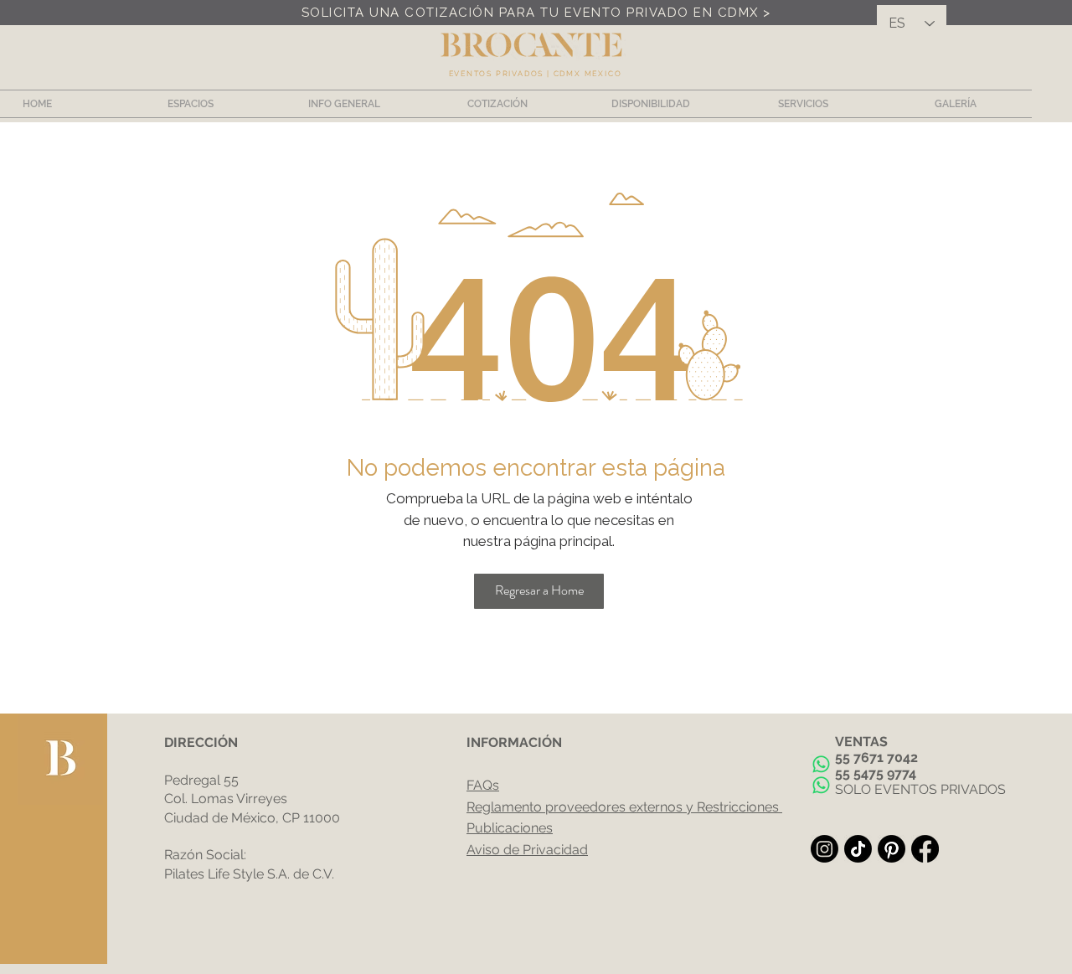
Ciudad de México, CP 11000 (252, 818)
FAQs (482, 785)
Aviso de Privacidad (527, 850)
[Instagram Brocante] (824, 849)
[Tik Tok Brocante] (858, 849)
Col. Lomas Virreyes (225, 799)
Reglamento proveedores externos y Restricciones (622, 807)
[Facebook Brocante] (925, 849)
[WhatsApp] (821, 764)
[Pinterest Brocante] (891, 849)
